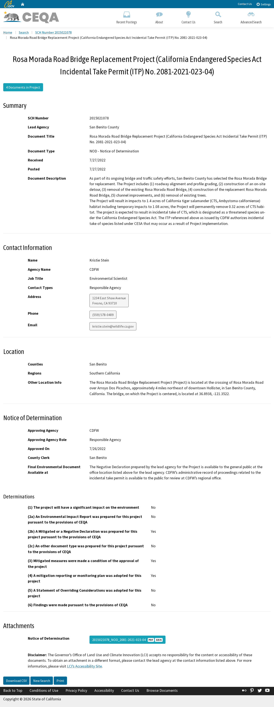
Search (218, 22)
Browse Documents (162, 690)
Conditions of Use (44, 690)
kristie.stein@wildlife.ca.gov (113, 326)
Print (60, 680)
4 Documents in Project (23, 87)
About (159, 22)
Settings (265, 4)
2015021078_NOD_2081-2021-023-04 (127, 640)
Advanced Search (251, 22)
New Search (41, 680)
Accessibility (104, 690)
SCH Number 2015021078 (53, 32)
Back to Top (12, 690)
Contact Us (245, 4)
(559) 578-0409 (103, 315)
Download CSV (16, 680)
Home (7, 32)
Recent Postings (126, 22)
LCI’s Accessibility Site (84, 666)
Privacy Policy (76, 690)
